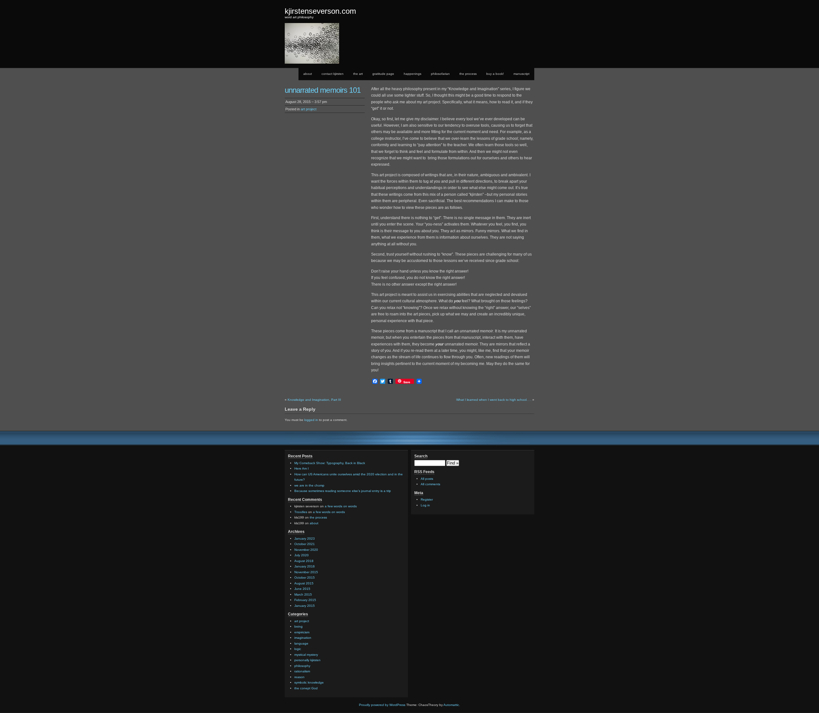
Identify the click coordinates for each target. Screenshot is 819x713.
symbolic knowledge (309, 682)
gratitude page (383, 73)
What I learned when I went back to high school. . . (493, 399)
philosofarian (440, 73)
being (298, 626)
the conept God (306, 688)
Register (427, 499)
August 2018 (304, 561)
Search (420, 456)
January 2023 (304, 538)
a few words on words (341, 506)
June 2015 (302, 588)
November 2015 (306, 572)
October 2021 (304, 544)
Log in (425, 505)
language (301, 643)
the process (468, 73)
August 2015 (304, 583)
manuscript (521, 73)
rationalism (302, 671)
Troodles (300, 512)
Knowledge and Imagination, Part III (314, 399)
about (307, 73)
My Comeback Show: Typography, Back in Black (329, 463)
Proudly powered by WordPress (382, 705)
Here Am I (301, 468)
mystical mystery (306, 654)
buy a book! (495, 73)
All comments (430, 484)
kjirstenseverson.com (320, 11)
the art (358, 73)
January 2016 (304, 566)
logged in (311, 420)
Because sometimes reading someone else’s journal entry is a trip (342, 491)
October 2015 (304, 577)
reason (299, 677)
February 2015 (305, 600)
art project (308, 109)
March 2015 (303, 594)
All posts (427, 478)
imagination (302, 637)
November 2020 (306, 549)
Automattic (451, 705)
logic (297, 649)
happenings (412, 73)
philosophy (302, 666)
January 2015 (304, 605)
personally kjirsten (307, 660)
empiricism (301, 632)
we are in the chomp (309, 485)
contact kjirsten (333, 73)
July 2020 (301, 555)
